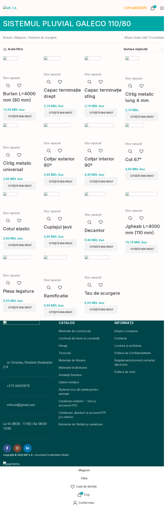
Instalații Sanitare (70, 375)
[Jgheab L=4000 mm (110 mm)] (141, 200)
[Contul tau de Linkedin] (27, 448)
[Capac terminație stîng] (93, 64)
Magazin (20, 37)
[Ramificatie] (55, 266)
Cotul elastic (16, 228)
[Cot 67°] (134, 132)
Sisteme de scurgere (43, 37)
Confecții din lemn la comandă (79, 338)
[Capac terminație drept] (52, 64)
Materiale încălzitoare (73, 367)
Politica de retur (124, 372)
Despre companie (126, 331)
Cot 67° (133, 159)
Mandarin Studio (59, 455)
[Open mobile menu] (162, 8)
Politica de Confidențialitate (132, 353)
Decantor (95, 230)
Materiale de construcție (75, 331)
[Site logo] (9, 8)
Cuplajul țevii (58, 227)
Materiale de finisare (72, 360)
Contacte (120, 338)
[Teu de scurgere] (97, 265)
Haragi (63, 346)
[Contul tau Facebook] (7, 448)
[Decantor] (95, 202)
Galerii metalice (69, 382)
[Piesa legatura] (16, 264)
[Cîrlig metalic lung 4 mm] (132, 66)
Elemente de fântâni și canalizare (81, 424)
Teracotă (65, 353)
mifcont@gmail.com (21, 405)
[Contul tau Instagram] (17, 448)
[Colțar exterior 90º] (57, 131)
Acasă (7, 37)
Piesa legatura (18, 291)
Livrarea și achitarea (127, 346)
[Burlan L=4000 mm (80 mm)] (10, 66)
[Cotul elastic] (10, 201)
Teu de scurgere (102, 293)
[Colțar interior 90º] (99, 131)
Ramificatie (56, 295)
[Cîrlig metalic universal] (10, 134)
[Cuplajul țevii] (51, 200)
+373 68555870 (134, 8)
